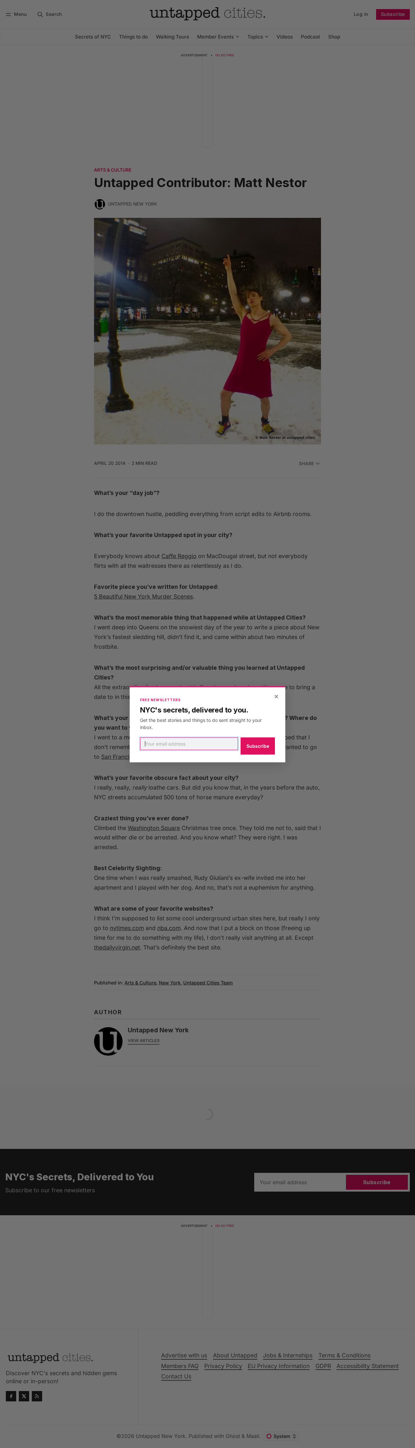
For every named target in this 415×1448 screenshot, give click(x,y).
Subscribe (257, 746)
